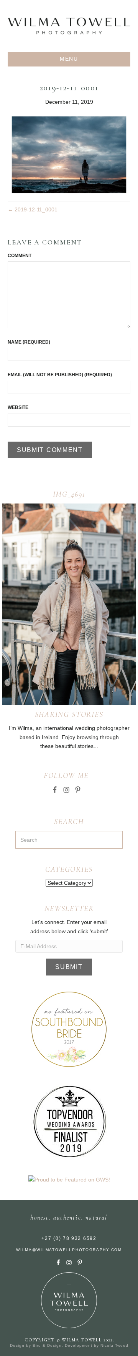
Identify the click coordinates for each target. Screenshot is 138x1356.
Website (18, 407)
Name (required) (29, 342)
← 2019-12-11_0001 (33, 209)
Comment (19, 255)
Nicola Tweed (114, 1345)
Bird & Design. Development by (66, 1345)
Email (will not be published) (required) (60, 374)
